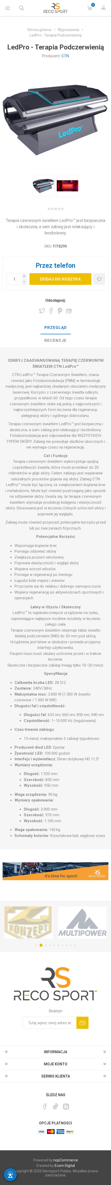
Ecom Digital (65, 1166)
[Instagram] (66, 1106)
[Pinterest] (45, 1106)
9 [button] (71, 945)
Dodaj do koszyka (60, 279)
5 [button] (54, 945)
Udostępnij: (55, 300)
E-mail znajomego (69, 311)
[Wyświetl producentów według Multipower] (40, 922)
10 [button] (75, 945)
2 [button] (40, 945)
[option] (43, 186)
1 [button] (36, 945)
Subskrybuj (82, 1023)
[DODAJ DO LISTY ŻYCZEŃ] (99, 279)
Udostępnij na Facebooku (51, 311)
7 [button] (62, 945)
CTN (65, 56)
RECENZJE (55, 340)
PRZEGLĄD (55, 327)
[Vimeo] (55, 1105)
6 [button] (58, 945)
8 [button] (66, 945)
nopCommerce (65, 1160)
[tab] (55, 327)
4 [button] (50, 945)
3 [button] (45, 945)
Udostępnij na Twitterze (42, 311)
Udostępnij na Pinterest (60, 311)
